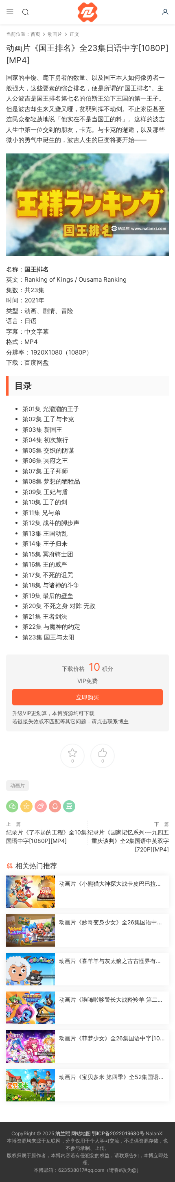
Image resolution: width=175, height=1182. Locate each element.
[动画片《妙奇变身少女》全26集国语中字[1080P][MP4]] (30, 930)
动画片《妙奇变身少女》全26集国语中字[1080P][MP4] (111, 922)
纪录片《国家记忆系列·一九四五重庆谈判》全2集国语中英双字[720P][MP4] (128, 841)
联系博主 (118, 721)
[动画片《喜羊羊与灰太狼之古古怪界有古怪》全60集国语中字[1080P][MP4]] (30, 969)
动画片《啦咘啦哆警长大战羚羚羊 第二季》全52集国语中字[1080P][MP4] (108, 1000)
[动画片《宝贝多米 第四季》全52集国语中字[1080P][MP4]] (30, 1085)
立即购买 (87, 697)
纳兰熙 (62, 1133)
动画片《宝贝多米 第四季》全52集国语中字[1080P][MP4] (111, 1077)
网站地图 (81, 1133)
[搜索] (25, 12)
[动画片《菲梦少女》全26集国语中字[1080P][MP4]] (30, 1046)
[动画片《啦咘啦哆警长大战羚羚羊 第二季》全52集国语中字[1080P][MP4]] (30, 1008)
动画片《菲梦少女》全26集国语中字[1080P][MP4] (111, 1038)
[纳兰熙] (87, 12)
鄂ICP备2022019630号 (118, 1133)
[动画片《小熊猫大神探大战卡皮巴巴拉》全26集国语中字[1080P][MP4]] (30, 892)
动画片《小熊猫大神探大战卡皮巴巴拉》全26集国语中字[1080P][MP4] (110, 884)
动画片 (17, 785)
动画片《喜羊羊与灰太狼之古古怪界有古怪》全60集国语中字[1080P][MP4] (110, 961)
